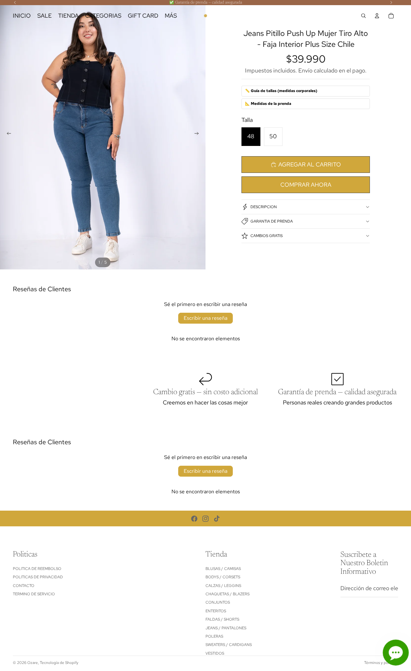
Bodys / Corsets (223, 577)
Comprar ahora (305, 184)
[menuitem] (171, 16)
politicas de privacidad (38, 577)
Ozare (32, 662)
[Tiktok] (217, 518)
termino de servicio (34, 594)
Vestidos (215, 653)
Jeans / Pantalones (226, 627)
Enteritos (216, 610)
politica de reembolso (37, 568)
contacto (23, 585)
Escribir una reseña (205, 318)
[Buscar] (363, 16)
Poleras (214, 636)
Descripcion (263, 206)
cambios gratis (266, 235)
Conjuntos (218, 602)
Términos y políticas (381, 662)
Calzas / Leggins (223, 585)
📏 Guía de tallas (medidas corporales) (281, 90)
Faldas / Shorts (222, 619)
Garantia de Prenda (271, 221)
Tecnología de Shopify (59, 662)
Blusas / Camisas (223, 568)
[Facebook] (194, 518)
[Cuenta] (377, 16)
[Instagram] (205, 518)
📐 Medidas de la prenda (268, 103)
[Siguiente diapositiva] (198, 135)
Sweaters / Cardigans (229, 644)
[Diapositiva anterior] (7, 135)
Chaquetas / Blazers (227, 594)
